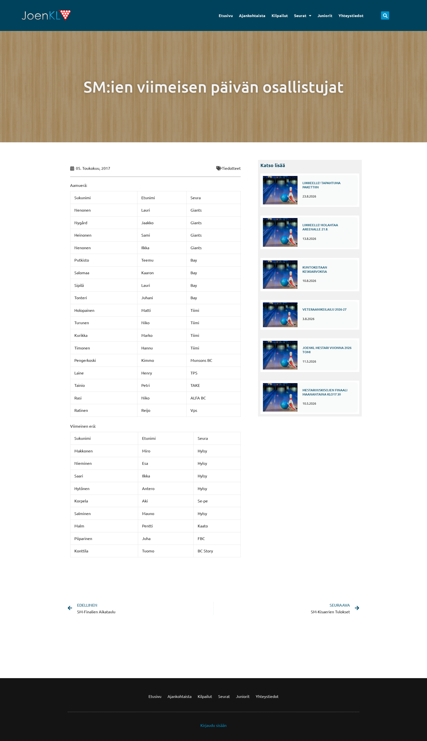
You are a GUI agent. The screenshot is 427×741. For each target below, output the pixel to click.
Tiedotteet (231, 168)
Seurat (300, 15)
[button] (385, 15)
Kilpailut (280, 15)
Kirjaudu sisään (213, 725)
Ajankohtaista (252, 15)
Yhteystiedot (351, 15)
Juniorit (325, 15)
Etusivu (226, 15)
